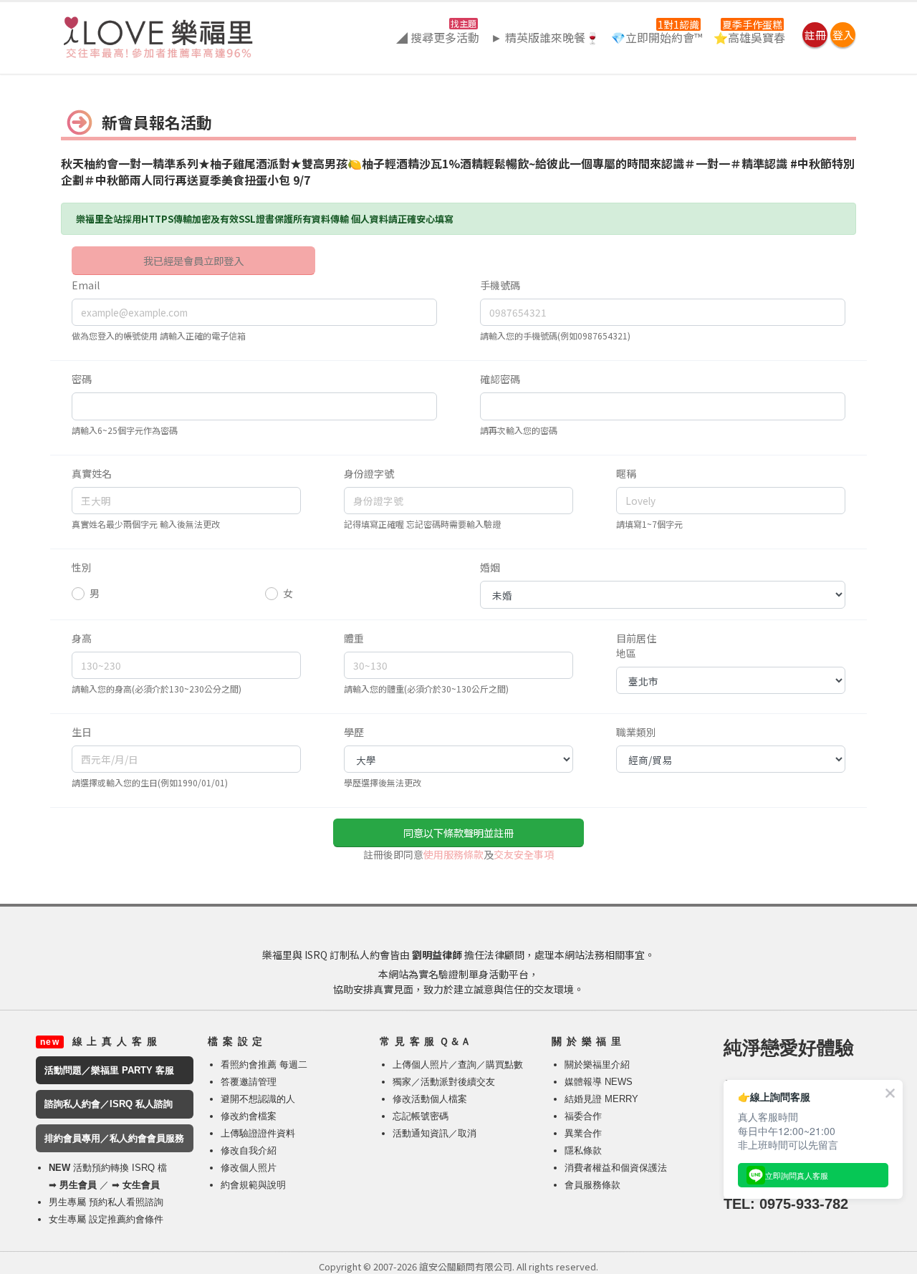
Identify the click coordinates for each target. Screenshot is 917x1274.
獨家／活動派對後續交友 (444, 1081)
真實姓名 (92, 473)
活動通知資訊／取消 (434, 1133)
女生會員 (141, 1184)
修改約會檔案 (249, 1116)
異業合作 (583, 1133)
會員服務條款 (592, 1184)
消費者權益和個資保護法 (616, 1167)
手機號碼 (500, 285)
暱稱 (626, 473)
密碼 (82, 379)
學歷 (354, 732)
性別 (82, 567)
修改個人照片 (249, 1167)
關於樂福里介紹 (597, 1064)
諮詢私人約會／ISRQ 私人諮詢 (108, 1104)
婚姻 (490, 567)
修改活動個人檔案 (430, 1099)
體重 (354, 638)
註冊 (815, 34)
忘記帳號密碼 (420, 1116)
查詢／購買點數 (490, 1064)
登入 (843, 34)
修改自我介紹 (249, 1150)
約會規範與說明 (253, 1184)
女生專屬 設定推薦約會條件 (106, 1219)
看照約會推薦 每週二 (264, 1064)
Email (86, 285)
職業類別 (636, 732)
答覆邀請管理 (249, 1081)
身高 (82, 638)
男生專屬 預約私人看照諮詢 (106, 1202)
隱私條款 (583, 1150)
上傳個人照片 (420, 1064)
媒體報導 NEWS (599, 1081)
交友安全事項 (524, 854)
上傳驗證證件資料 (258, 1133)
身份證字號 (369, 473)
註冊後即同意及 (458, 854)
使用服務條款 (453, 854)
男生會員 (78, 1184)
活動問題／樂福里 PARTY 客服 (109, 1070)
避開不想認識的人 (258, 1099)
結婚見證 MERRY (601, 1099)
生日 (82, 732)
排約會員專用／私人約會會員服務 (114, 1138)
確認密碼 (500, 379)
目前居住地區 (636, 645)
